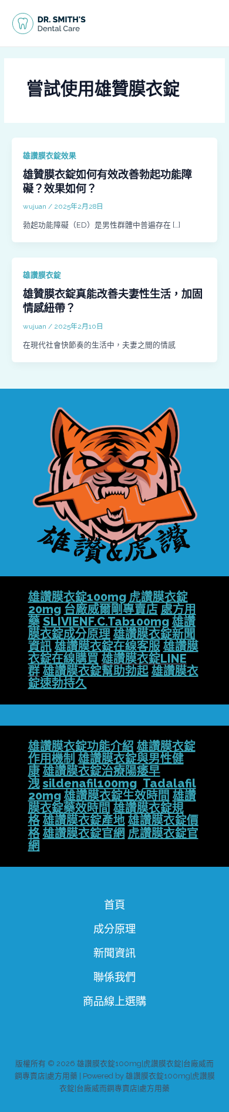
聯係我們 (114, 977)
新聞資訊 (114, 953)
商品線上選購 (114, 1001)
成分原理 (114, 929)
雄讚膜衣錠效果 (49, 155)
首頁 (114, 905)
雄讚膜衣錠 (42, 275)
